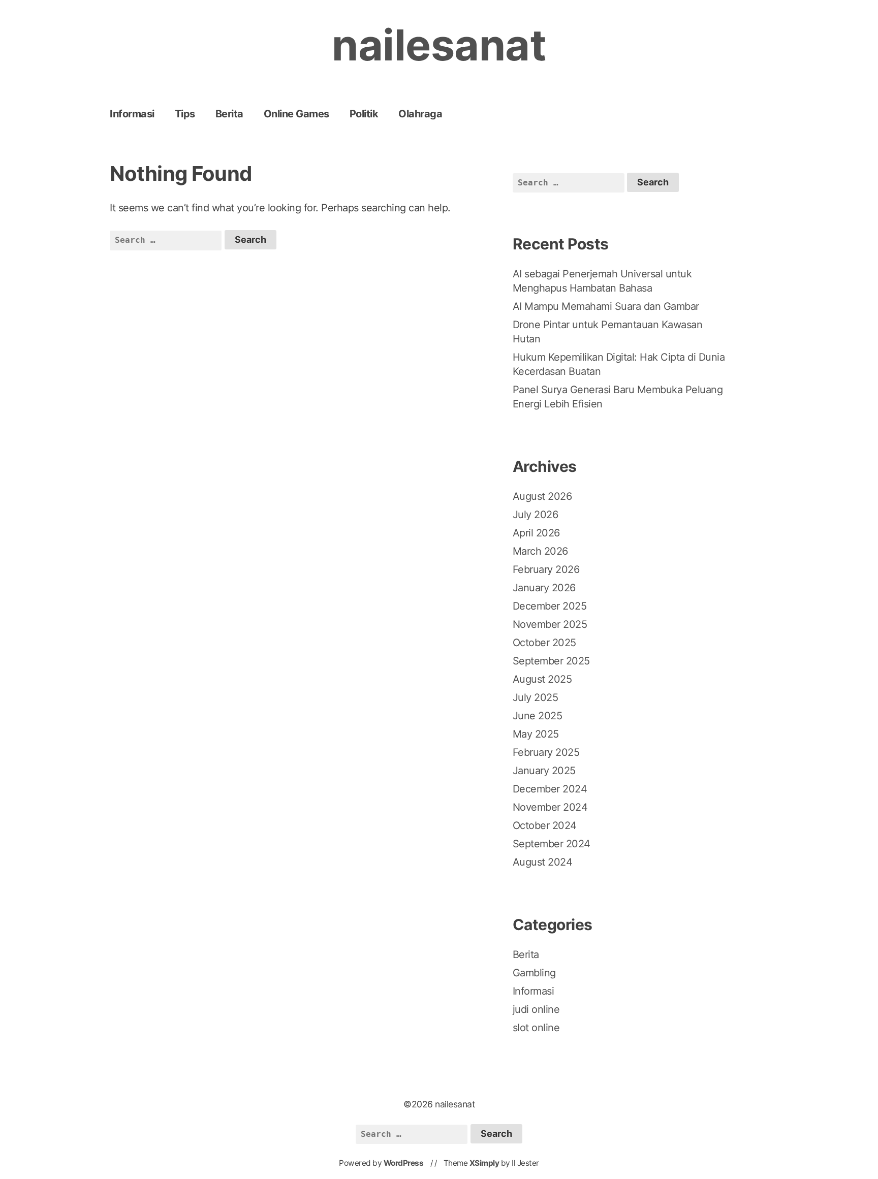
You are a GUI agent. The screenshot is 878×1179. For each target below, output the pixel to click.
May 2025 (536, 734)
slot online (536, 1028)
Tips (185, 114)
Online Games (296, 114)
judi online (536, 1009)
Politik (364, 114)
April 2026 (536, 533)
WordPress (404, 1163)
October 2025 (544, 642)
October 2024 (545, 825)
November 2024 (550, 807)
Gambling (534, 973)
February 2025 (546, 752)
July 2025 (535, 697)
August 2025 (542, 679)
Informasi (132, 114)
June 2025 (537, 716)
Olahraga (420, 114)
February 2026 (546, 569)
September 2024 (551, 844)
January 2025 (544, 770)
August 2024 (543, 862)
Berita (229, 114)
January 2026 (544, 588)
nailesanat (439, 45)
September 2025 (551, 661)
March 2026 (540, 551)
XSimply (484, 1163)
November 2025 (550, 624)
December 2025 (550, 606)
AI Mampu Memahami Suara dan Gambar (606, 306)
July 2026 (535, 514)
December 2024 (550, 789)
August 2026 (542, 496)
